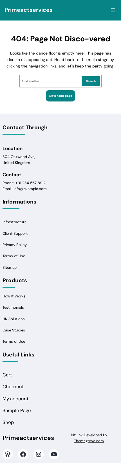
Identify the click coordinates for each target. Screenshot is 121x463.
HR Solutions (14, 319)
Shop (8, 422)
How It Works (14, 296)
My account (16, 399)
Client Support (15, 233)
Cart (7, 375)
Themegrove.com (89, 441)
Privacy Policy (15, 244)
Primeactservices (29, 9)
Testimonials (13, 307)
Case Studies (14, 330)
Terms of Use (14, 256)
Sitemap (10, 267)
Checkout (13, 387)
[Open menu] (113, 10)
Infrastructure (14, 222)
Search (91, 81)
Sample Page (17, 411)
